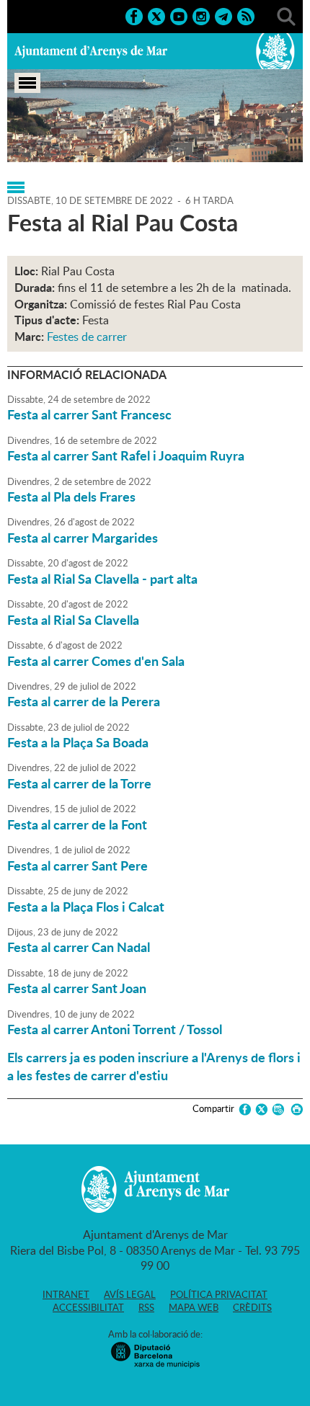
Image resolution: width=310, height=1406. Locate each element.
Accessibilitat (88, 1307)
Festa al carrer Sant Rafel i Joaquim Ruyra (125, 455)
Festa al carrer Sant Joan (76, 988)
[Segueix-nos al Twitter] (156, 15)
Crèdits (252, 1307)
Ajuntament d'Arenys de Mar (90, 51)
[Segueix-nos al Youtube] (178, 15)
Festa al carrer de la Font (77, 824)
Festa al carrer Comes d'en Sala (96, 660)
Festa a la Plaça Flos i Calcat (85, 906)
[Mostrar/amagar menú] (27, 83)
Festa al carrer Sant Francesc (89, 414)
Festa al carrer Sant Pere (77, 865)
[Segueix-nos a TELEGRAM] (223, 15)
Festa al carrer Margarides (82, 537)
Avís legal (130, 1294)
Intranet (66, 1294)
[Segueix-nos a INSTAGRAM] (201, 15)
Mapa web (193, 1307)
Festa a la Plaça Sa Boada (78, 742)
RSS (146, 1307)
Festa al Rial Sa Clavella (73, 619)
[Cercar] (286, 15)
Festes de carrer (87, 336)
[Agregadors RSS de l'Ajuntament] (245, 15)
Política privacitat (218, 1294)
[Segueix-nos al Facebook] (134, 15)
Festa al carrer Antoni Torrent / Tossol (114, 1029)
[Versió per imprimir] (294, 1109)
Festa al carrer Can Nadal (78, 947)
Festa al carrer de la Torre (79, 783)
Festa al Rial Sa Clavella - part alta (102, 578)
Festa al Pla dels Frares (71, 496)
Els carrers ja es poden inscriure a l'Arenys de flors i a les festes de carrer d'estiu (154, 1066)
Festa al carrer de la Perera (83, 701)
